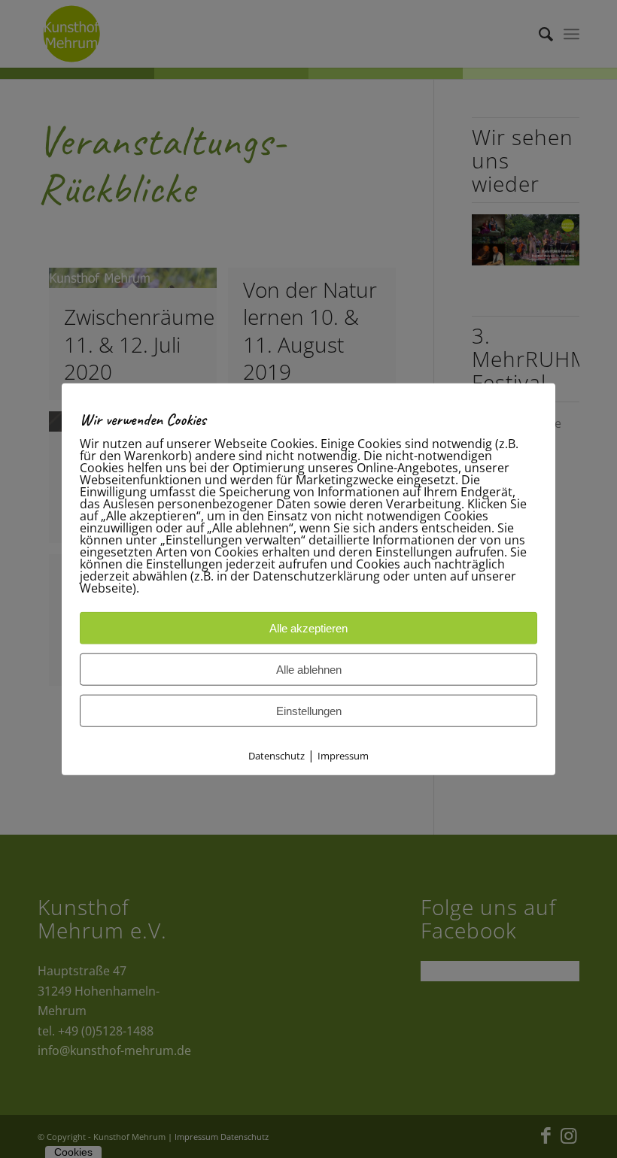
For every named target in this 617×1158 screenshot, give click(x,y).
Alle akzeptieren (308, 628)
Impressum (343, 755)
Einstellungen (309, 711)
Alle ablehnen (309, 669)
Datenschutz (276, 755)
